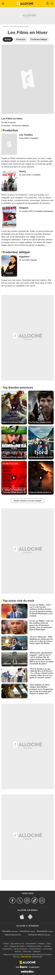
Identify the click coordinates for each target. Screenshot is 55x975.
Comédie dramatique (44, 211)
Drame (34, 260)
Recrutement (31, 944)
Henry (22, 171)
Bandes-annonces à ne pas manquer (28, 501)
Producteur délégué (39, 39)
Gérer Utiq (27, 952)
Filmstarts (6, 931)
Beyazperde (42, 931)
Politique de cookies (17, 946)
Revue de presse (20, 949)
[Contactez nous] (42, 900)
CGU (48, 944)
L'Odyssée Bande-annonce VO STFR (41, 492)
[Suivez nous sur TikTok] (35, 900)
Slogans (23, 207)
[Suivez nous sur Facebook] (12, 900)
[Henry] (9, 180)
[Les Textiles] (9, 144)
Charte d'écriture (35, 949)
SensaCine (24, 931)
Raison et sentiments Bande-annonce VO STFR (14, 422)
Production (20, 39)
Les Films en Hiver (12, 118)
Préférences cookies (34, 946)
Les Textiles (26, 134)
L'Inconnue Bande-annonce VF (14, 492)
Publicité (41, 944)
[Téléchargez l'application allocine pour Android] (32, 916)
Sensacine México (36, 935)
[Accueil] (25, 3)
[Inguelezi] (9, 265)
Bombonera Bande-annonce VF (14, 457)
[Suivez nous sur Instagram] (27, 900)
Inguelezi (24, 256)
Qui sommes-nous (17, 944)
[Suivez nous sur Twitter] (20, 900)
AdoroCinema (11, 935)
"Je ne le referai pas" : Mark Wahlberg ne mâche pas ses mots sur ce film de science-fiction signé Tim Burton (41, 640)
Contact (6, 944)
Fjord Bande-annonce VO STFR (41, 457)
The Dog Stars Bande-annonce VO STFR (41, 422)
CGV (6, 946)
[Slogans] (9, 217)
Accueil (5, 26)
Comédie (34, 138)
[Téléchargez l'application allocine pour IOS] (23, 916)
